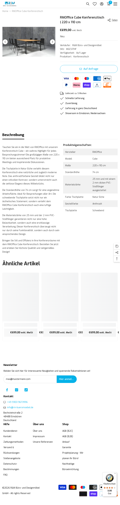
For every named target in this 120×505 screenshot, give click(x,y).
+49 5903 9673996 (17, 402)
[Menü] (115, 474)
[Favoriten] (95, 4)
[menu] (115, 4)
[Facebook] (7, 389)
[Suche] (88, 4)
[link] (20, 325)
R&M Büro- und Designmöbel (87, 45)
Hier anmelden (67, 379)
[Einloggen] (102, 4)
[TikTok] (26, 389)
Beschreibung (13, 135)
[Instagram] (16, 389)
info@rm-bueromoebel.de (20, 407)
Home (5, 11)
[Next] (52, 42)
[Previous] (5, 42)
